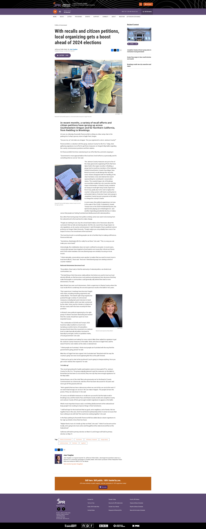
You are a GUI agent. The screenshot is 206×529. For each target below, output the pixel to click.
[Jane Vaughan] (58, 459)
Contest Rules (91, 510)
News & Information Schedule (137, 510)
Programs (78, 16)
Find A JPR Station (134, 499)
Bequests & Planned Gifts (115, 510)
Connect (105, 16)
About (114, 16)
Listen (69, 16)
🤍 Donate (103, 487)
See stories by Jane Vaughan (73, 464)
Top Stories (79, 439)
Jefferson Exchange (133, 16)
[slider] (62, 11)
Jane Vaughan (73, 49)
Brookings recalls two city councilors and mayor (139, 65)
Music (62, 16)
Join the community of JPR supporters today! (113, 483)
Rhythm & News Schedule (136, 506)
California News (64, 443)
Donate (148, 4)
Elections (74, 443)
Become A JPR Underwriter (116, 503)
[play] (55, 12)
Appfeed (83, 443)
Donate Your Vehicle (114, 506)
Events (87, 16)
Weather (122, 16)
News (55, 16)
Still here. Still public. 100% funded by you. (103, 480)
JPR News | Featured (91, 439)
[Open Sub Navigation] (57, 16)
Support (96, 16)
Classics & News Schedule (136, 503)
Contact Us (90, 499)
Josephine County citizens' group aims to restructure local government (139, 51)
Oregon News (104, 439)
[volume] (60, 11)
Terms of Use (91, 503)
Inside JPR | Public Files (93, 506)
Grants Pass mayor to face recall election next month (139, 58)
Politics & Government (61, 25)
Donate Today (112, 499)
